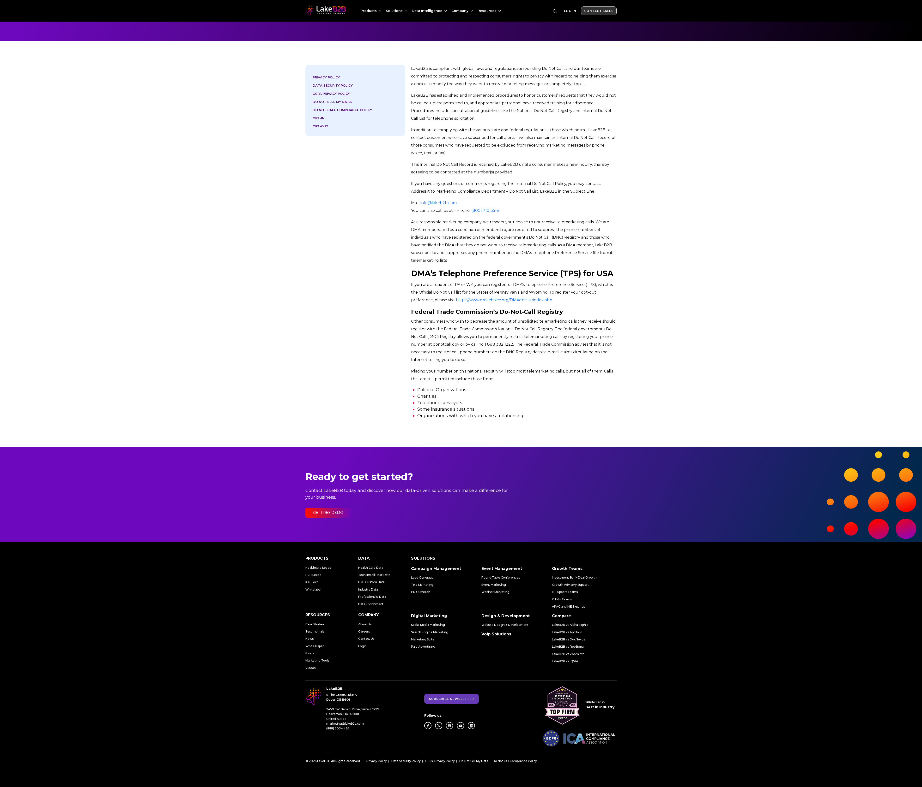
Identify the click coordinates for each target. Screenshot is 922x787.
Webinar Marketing (495, 592)
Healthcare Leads (318, 567)
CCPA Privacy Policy (331, 93)
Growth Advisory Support (570, 584)
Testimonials (314, 631)
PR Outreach (420, 592)
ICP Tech (312, 582)
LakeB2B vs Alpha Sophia (570, 625)
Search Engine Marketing (429, 632)
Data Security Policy (333, 85)
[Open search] (554, 11)
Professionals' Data (372, 596)
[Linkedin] (449, 725)
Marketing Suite (422, 639)
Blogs (309, 653)
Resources (487, 11)
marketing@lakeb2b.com (345, 723)
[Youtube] (460, 725)
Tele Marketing (422, 584)
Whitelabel (313, 589)
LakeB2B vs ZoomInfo (568, 654)
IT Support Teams (565, 592)
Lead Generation (423, 577)
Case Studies (314, 624)
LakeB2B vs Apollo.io (567, 632)
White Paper (314, 646)
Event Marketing (493, 584)
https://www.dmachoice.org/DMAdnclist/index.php (504, 300)
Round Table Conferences (500, 577)
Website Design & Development (504, 625)
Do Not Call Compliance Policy (342, 110)
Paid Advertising (423, 646)
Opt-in (318, 118)
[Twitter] (438, 725)
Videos (310, 668)
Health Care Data (370, 567)
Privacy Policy (326, 77)
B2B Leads (313, 575)
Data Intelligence (427, 11)
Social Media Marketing (428, 625)
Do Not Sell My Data (332, 102)
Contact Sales (598, 11)
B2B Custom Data (371, 582)
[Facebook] (427, 725)
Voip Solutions (496, 634)
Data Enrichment (370, 604)
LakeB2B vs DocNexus (568, 639)
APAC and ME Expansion (570, 606)
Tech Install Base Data (374, 575)
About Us (364, 624)
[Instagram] (471, 725)
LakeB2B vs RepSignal (568, 646)
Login (362, 646)
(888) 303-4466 (337, 728)
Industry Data (368, 589)
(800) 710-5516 (485, 210)
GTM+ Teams (562, 599)
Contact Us (366, 638)
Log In (570, 11)
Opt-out (320, 126)
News (309, 638)
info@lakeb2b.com (438, 203)
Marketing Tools (317, 660)
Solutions (395, 11)
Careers (364, 631)
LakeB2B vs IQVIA (565, 661)
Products (369, 11)
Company (460, 11)
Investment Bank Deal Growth (574, 577)
